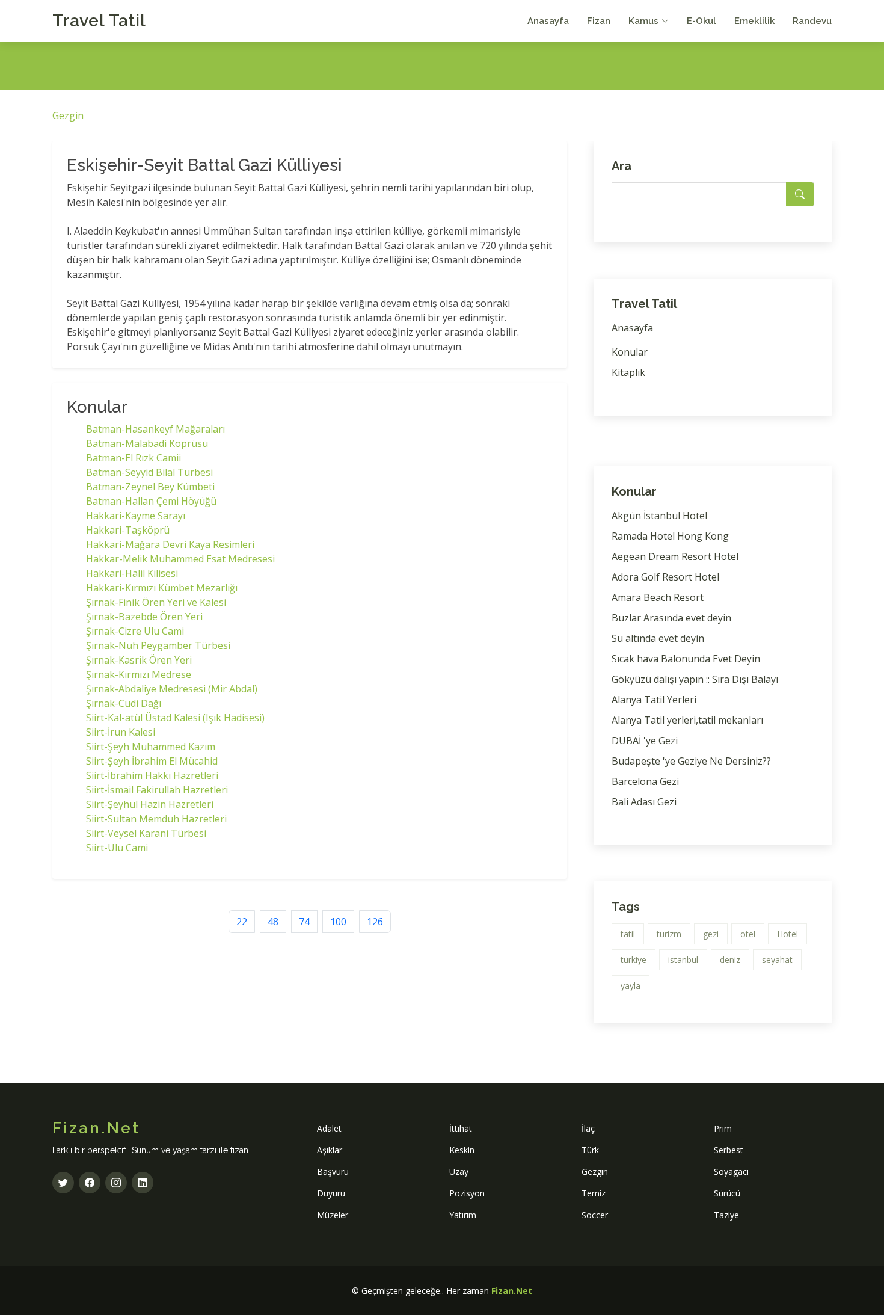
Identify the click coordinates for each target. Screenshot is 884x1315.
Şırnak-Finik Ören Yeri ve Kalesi (156, 602)
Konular (630, 352)
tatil (628, 934)
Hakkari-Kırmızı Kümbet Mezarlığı (162, 587)
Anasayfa (548, 21)
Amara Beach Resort (658, 597)
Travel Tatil (99, 21)
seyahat (777, 959)
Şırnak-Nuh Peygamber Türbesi (158, 645)
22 (241, 921)
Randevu (812, 21)
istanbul (683, 959)
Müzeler (332, 1215)
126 (375, 921)
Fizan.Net (511, 1290)
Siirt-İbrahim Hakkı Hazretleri (152, 775)
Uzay (458, 1171)
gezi (711, 934)
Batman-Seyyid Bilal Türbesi (149, 472)
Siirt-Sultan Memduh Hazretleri (156, 818)
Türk (590, 1150)
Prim (723, 1128)
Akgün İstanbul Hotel (659, 515)
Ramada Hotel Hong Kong (670, 536)
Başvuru (333, 1171)
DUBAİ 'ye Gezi (645, 740)
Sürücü (727, 1193)
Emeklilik (754, 21)
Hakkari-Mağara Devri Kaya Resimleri (170, 544)
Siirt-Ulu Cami (117, 847)
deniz (730, 959)
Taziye (726, 1215)
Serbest (728, 1150)
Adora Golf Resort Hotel (665, 577)
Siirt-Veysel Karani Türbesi (146, 833)
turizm (669, 934)
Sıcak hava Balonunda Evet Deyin (686, 658)
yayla (630, 985)
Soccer (595, 1215)
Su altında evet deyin (658, 638)
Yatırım (462, 1215)
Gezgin (68, 115)
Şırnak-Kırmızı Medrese (138, 674)
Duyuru (331, 1193)
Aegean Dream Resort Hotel (675, 556)
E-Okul (701, 21)
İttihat (460, 1128)
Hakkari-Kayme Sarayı (135, 515)
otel (747, 934)
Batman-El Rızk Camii (133, 457)
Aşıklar (329, 1150)
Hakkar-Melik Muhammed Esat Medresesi (180, 558)
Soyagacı (731, 1171)
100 (338, 921)
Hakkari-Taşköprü (128, 530)
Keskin (461, 1150)
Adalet (329, 1128)
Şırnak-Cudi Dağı (123, 703)
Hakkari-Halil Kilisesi (132, 573)
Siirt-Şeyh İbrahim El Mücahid (152, 761)
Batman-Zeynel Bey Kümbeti (150, 486)
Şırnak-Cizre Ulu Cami (135, 631)
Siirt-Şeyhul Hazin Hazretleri (149, 804)
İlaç (588, 1128)
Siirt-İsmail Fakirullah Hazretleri (157, 789)
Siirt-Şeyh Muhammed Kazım (150, 746)
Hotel (787, 934)
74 (304, 921)
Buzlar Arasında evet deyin (671, 617)
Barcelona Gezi (645, 781)
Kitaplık (628, 372)
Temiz (594, 1193)
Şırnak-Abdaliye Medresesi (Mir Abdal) (171, 688)
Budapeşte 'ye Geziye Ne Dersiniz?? (691, 761)
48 (273, 921)
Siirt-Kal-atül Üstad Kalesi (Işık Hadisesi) (175, 717)
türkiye (633, 959)
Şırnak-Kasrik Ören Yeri (139, 660)
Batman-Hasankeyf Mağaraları (155, 429)
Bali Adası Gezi (644, 801)
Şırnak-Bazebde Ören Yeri (144, 616)
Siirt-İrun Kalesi (120, 732)
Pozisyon (467, 1193)
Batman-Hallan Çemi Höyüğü (151, 501)
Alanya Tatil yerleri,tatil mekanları (687, 720)
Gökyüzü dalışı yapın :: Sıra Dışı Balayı (695, 679)
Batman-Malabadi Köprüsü (147, 443)
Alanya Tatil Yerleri (654, 699)
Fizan (598, 21)
